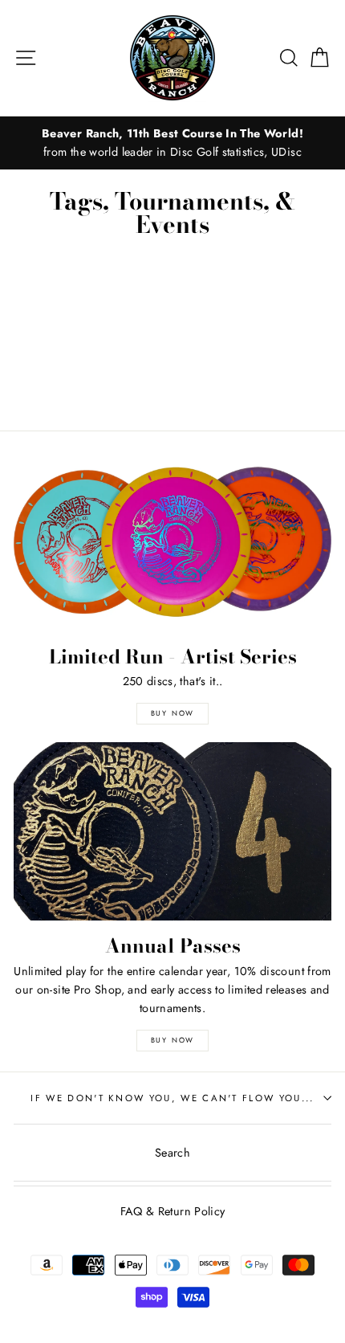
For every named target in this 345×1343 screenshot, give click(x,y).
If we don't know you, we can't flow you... (172, 1098)
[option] (172, 143)
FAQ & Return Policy (172, 1211)
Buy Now (173, 713)
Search (172, 1153)
